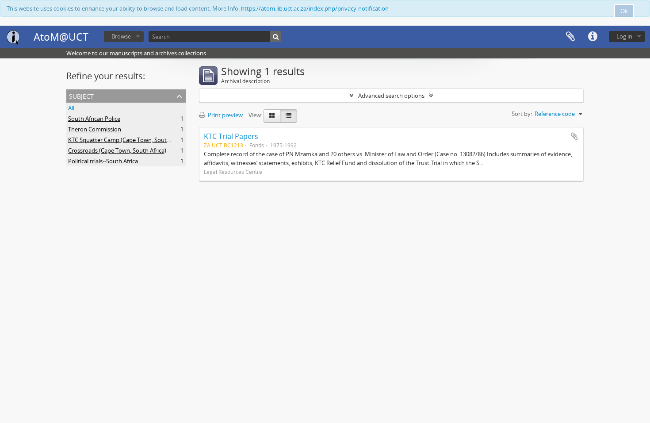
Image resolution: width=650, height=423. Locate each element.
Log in (624, 36)
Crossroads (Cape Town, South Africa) (117, 150)
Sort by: (522, 114)
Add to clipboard (574, 136)
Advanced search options (391, 96)
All (71, 108)
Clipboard (570, 37)
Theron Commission (94, 129)
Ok (624, 11)
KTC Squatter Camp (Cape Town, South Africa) (128, 140)
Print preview (224, 115)
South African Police (94, 119)
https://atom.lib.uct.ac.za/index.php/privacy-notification (315, 8)
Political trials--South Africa (103, 161)
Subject (81, 95)
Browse (121, 36)
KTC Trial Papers (231, 136)
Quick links (592, 37)
